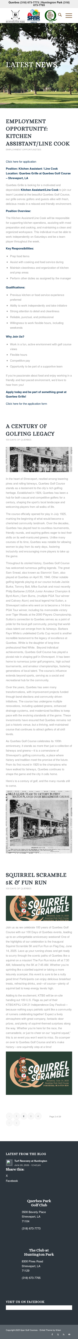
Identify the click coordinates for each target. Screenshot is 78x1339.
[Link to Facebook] (52, 1334)
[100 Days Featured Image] (39, 459)
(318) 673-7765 (31, 1278)
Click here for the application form (26, 403)
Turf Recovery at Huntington (30, 1161)
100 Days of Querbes (18, 439)
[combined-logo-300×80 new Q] (32, 15)
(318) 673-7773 (29, 2)
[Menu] (67, 15)
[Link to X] (58, 1334)
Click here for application (21, 161)
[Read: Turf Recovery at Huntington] (9, 1162)
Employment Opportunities (23, 149)
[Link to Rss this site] (63, 1334)
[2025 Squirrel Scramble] (39, 908)
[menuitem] (58, 15)
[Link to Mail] (69, 1334)
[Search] (58, 15)
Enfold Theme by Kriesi (50, 1329)
